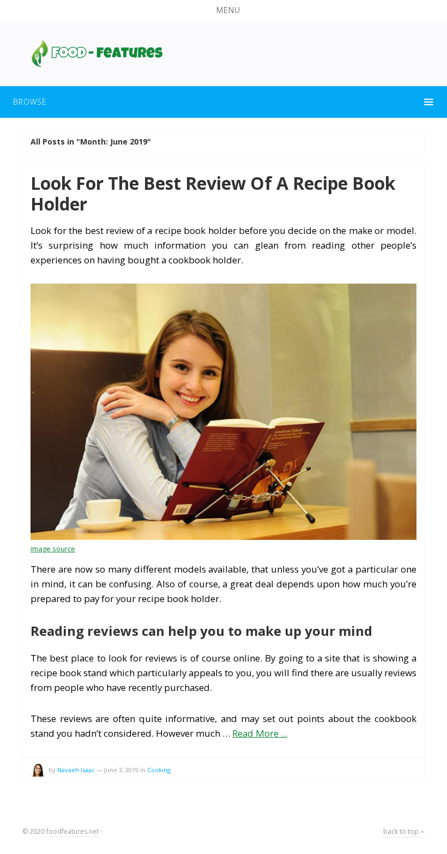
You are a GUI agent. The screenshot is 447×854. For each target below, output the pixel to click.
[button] (223, 10)
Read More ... (259, 733)
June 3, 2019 (121, 770)
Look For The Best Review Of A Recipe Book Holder (213, 193)
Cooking (159, 770)
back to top (401, 831)
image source (53, 549)
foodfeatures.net (72, 831)
